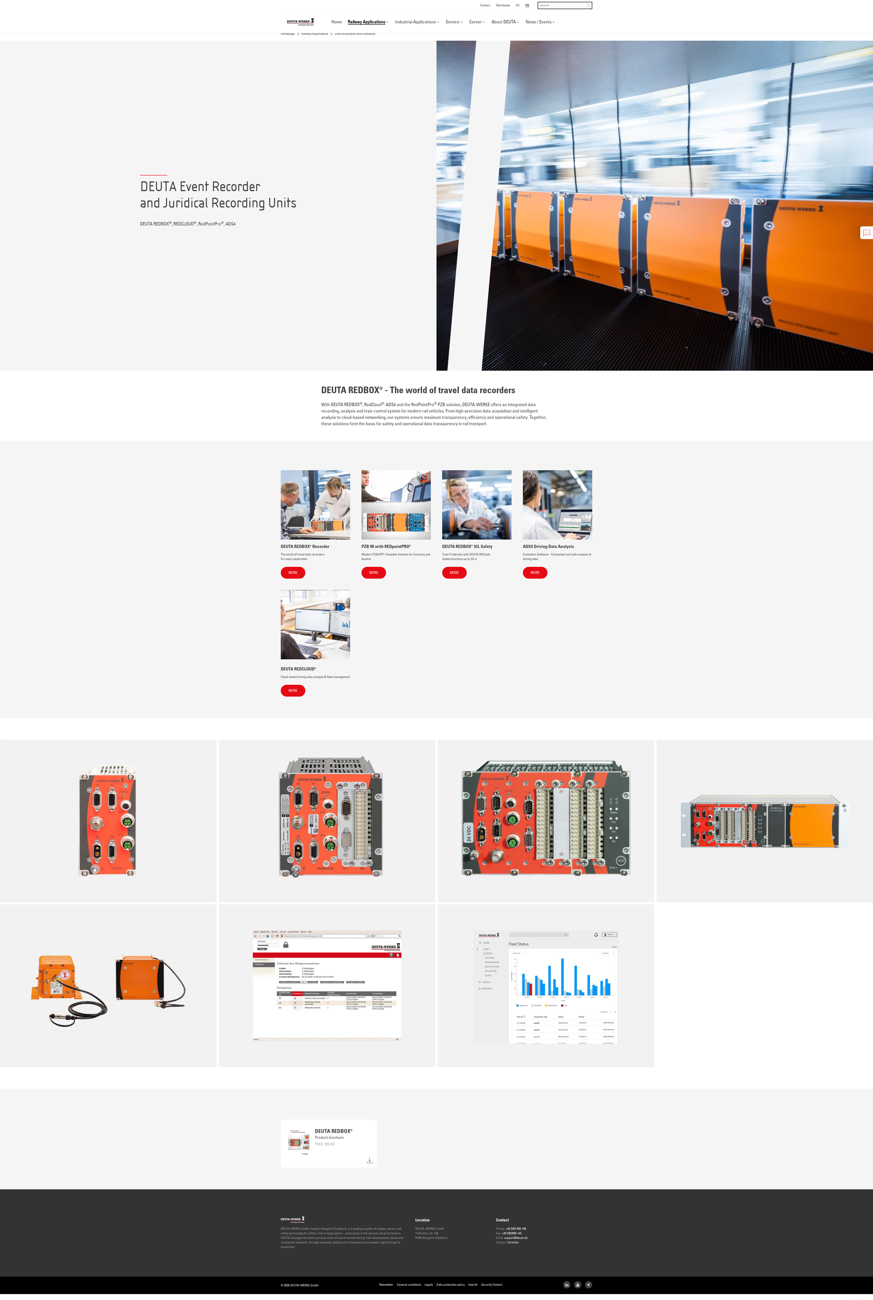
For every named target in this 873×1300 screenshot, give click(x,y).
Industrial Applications (415, 22)
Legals (429, 1284)
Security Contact (491, 1284)
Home (336, 22)
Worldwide (503, 5)
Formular (513, 1242)
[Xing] (588, 1284)
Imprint (472, 1284)
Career (475, 22)
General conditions (409, 1284)
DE (517, 5)
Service (452, 22)
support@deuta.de (516, 1238)
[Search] (588, 5)
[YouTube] (577, 1284)
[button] (387, 22)
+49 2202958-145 (512, 1233)
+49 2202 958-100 (516, 1228)
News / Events (539, 22)
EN (527, 5)
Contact (485, 5)
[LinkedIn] (566, 1284)
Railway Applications (366, 22)
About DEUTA (504, 22)
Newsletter (386, 1284)
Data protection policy (450, 1284)
